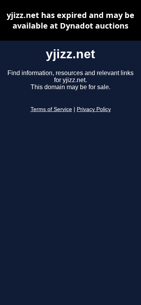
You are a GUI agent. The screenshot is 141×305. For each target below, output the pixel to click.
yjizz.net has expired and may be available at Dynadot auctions (70, 20)
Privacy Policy (94, 109)
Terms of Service (51, 109)
